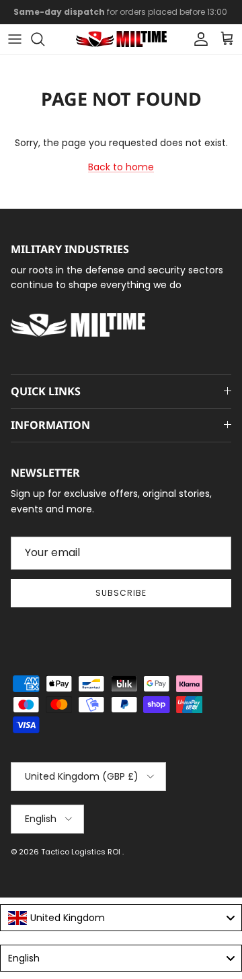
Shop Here (209, 17)
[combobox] (121, 917)
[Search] (44, 39)
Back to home (121, 167)
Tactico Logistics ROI (81, 851)
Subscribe (121, 593)
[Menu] (15, 39)
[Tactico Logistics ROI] (121, 39)
